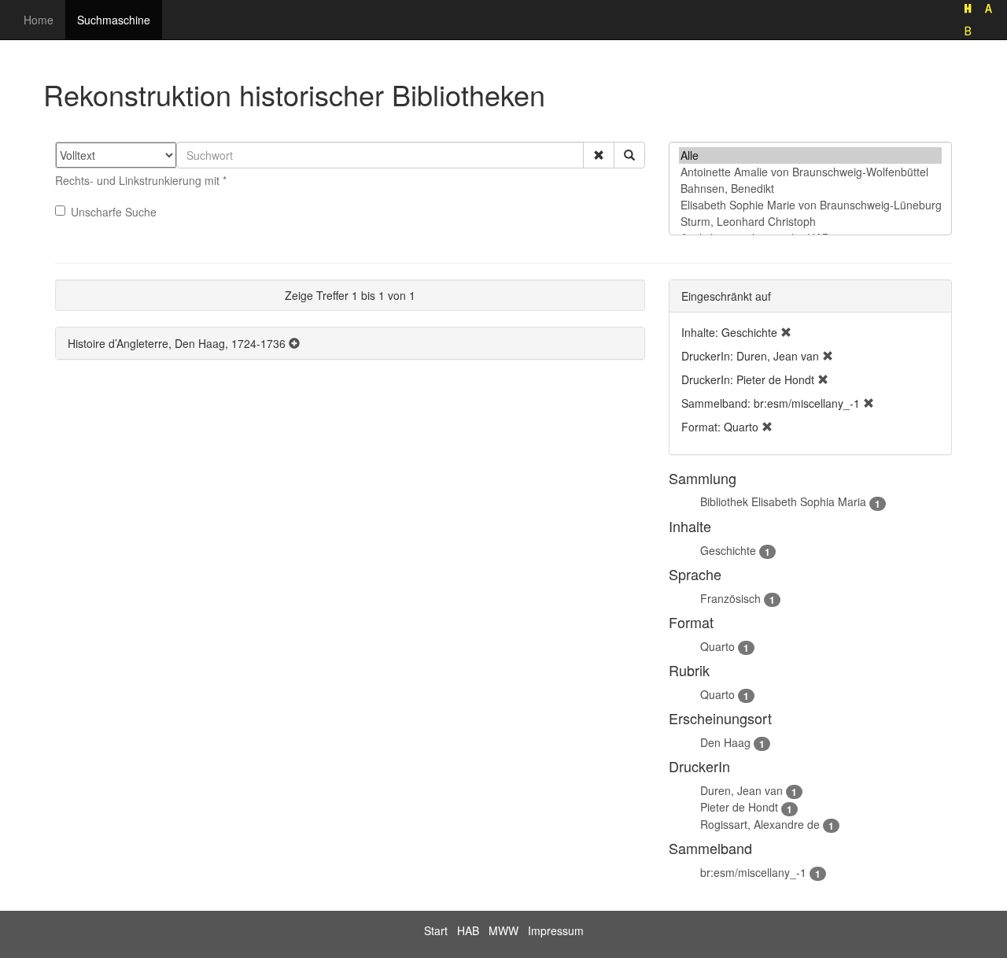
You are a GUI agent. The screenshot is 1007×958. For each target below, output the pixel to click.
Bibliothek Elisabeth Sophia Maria (783, 501)
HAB (468, 930)
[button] (598, 155)
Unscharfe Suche (114, 212)
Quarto (717, 646)
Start (436, 930)
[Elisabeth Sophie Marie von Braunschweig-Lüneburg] (810, 205)
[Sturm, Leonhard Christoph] (810, 221)
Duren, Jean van (741, 790)
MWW (503, 930)
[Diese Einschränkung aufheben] (785, 332)
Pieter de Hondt (739, 807)
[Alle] (810, 155)
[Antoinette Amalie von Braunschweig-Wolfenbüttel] (810, 172)
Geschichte (728, 550)
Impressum (556, 930)
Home (38, 20)
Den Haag (725, 742)
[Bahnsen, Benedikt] (810, 188)
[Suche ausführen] (629, 155)
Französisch (730, 598)
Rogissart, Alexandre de (760, 824)
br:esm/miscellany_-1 (753, 872)
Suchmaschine (113, 20)
